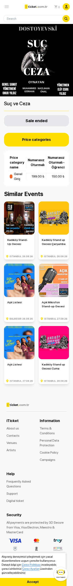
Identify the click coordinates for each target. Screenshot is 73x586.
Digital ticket (15, 501)
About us (12, 428)
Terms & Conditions (47, 430)
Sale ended (36, 120)
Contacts (12, 435)
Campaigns (47, 460)
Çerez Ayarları (30, 568)
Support (12, 493)
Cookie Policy (49, 452)
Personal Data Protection (49, 442)
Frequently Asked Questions (18, 484)
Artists (11, 450)
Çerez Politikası (31, 564)
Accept (33, 582)
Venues (11, 443)
